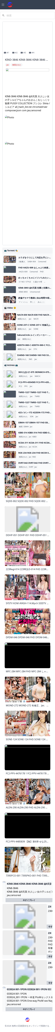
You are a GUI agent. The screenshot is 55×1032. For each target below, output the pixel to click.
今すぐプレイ (29, 900)
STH (35, 349)
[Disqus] (27, 206)
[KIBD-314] (10, 434)
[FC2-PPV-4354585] (10, 384)
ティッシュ (23, 302)
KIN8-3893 (23, 292)
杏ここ (32, 302)
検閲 (20, 427)
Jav (30, 319)
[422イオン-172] (10, 414)
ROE (34, 457)
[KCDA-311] (10, 444)
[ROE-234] (10, 454)
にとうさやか (49, 282)
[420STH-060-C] (10, 346)
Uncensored (35, 292)
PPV (25, 386)
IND (30, 359)
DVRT (31, 467)
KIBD (34, 437)
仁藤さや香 (37, 282)
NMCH (37, 376)
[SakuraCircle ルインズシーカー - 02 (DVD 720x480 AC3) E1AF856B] (10, 336)
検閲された (22, 319)
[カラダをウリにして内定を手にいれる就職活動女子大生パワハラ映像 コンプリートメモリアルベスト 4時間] (10, 259)
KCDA (34, 447)
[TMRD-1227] (10, 394)
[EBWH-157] (10, 424)
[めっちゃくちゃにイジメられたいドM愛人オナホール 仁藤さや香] (10, 279)
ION (31, 416)
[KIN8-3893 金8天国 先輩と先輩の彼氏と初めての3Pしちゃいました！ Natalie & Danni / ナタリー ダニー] (10, 289)
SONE (36, 329)
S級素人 (22, 261)
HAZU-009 (23, 272)
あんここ (41, 302)
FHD (42, 272)
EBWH (26, 427)
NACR (36, 319)
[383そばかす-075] (10, 373)
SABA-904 (32, 261)
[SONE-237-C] (10, 326)
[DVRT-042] (10, 464)
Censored (42, 261)
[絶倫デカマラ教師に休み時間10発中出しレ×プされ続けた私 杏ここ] (10, 299)
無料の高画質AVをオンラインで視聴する (30, 1025)
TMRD (37, 396)
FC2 (20, 386)
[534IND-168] (10, 356)
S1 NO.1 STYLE (25, 282)
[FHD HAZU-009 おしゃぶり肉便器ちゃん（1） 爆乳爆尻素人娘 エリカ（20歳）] (10, 269)
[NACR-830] (10, 316)
